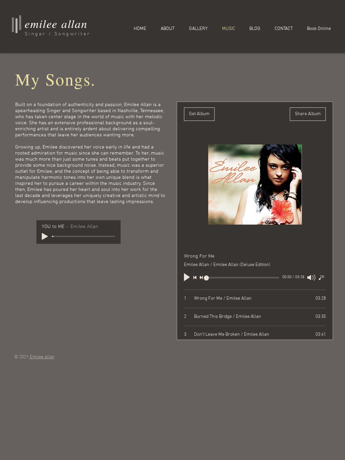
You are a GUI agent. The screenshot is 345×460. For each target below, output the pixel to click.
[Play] (45, 236)
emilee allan (56, 23)
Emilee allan (42, 357)
